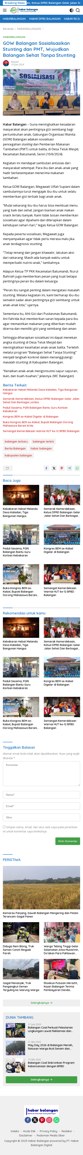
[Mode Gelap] (71, 10)
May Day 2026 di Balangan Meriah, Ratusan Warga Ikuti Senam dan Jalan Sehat (50, 1046)
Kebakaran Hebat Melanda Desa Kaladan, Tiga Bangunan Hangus (40, 391)
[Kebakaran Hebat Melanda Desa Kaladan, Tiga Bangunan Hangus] (21, 495)
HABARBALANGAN (14, 37)
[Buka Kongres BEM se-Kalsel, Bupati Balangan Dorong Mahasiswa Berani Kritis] (21, 574)
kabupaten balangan (18, 455)
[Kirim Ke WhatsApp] (77, 468)
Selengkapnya (40, 1003)
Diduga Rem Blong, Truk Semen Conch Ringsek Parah (18, 950)
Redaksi (67, 1131)
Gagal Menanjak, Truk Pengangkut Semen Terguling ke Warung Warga (21, 986)
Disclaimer (25, 1135)
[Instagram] (49, 1120)
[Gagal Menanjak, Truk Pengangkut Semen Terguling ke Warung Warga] (21, 969)
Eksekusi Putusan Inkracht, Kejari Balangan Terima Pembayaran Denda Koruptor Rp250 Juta (61, 986)
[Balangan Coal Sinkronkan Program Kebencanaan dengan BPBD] (15, 1065)
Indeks (15, 1131)
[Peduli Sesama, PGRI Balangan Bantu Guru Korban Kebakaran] (21, 535)
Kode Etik (29, 1131)
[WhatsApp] (56, 1120)
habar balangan (41, 448)
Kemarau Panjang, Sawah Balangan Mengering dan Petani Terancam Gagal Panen (40, 914)
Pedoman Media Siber (51, 1135)
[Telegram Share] (69, 468)
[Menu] (5, 10)
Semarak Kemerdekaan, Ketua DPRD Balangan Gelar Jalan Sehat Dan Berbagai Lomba (41, 400)
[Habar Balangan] (23, 10)
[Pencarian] (78, 10)
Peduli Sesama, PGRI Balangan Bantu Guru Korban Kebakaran (35, 409)
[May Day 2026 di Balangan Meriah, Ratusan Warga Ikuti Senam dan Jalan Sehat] (15, 1048)
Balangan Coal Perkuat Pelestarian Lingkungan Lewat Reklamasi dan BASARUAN (50, 1029)
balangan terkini (43, 441)
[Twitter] (35, 1120)
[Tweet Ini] (54, 468)
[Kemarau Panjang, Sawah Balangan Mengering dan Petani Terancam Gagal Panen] (41, 887)
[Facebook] (28, 1120)
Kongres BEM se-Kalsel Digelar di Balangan (30, 416)
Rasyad (15, 61)
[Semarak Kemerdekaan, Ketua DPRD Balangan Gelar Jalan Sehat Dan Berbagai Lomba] (62, 495)
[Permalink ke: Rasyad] (6, 63)
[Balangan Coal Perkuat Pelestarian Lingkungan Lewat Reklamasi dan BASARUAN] (15, 1030)
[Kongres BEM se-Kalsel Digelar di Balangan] (62, 535)
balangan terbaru (16, 441)
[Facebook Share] (46, 468)
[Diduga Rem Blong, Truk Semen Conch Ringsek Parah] (21, 932)
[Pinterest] (42, 1120)
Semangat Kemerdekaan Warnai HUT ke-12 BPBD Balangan (41, 431)
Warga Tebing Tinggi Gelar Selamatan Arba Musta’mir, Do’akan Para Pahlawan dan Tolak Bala (61, 950)
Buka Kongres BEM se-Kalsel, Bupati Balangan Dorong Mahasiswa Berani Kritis (38, 423)
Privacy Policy (48, 1131)
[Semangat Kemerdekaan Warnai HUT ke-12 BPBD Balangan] (62, 574)
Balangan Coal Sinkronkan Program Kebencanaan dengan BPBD (51, 1064)
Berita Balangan (15, 448)
